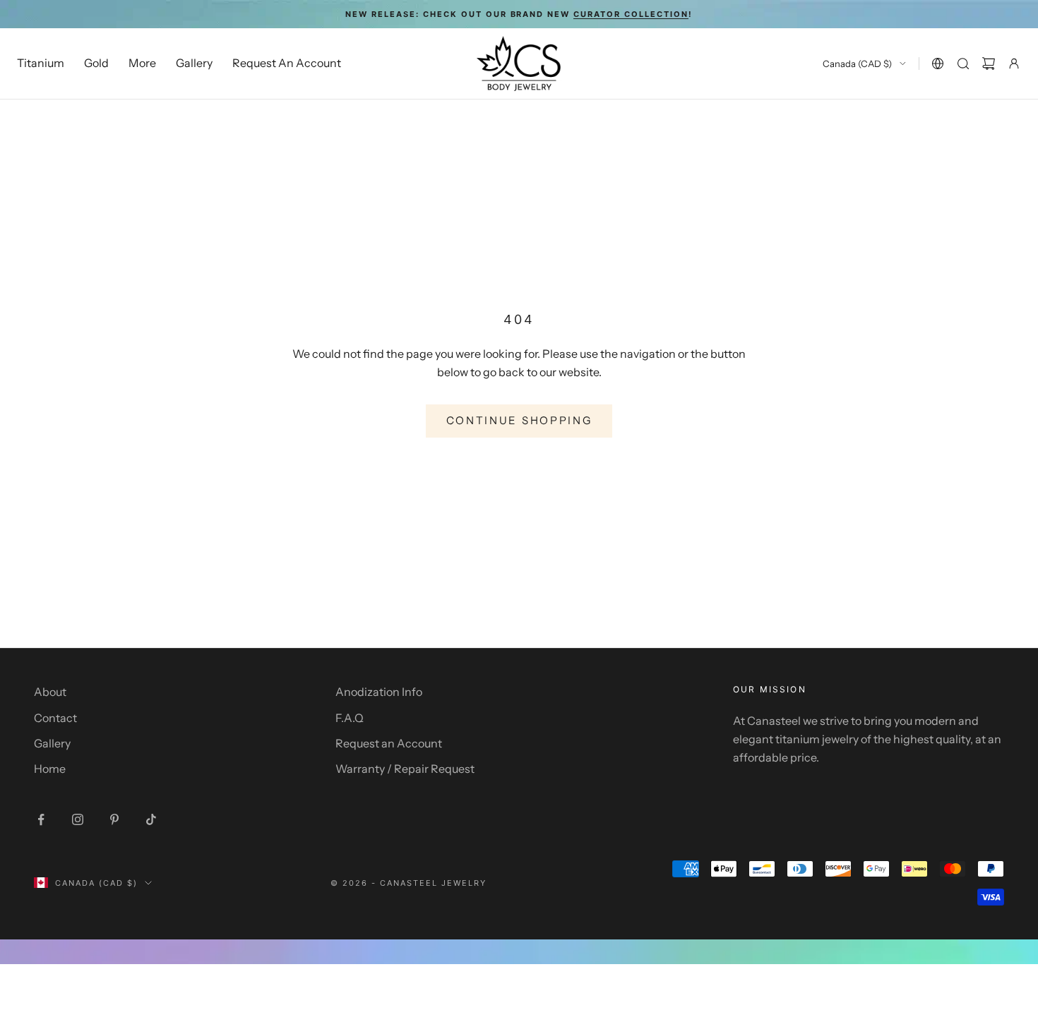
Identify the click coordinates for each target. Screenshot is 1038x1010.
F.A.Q (349, 718)
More (142, 63)
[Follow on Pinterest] (114, 819)
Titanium (40, 63)
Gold (96, 63)
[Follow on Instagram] (78, 819)
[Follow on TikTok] (151, 819)
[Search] (963, 63)
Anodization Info (378, 692)
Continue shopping (519, 420)
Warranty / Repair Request (405, 769)
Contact (55, 718)
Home (50, 769)
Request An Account (286, 63)
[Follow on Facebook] (41, 819)
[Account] (1014, 63)
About (50, 692)
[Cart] (989, 63)
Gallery (194, 63)
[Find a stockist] (938, 63)
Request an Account (388, 743)
